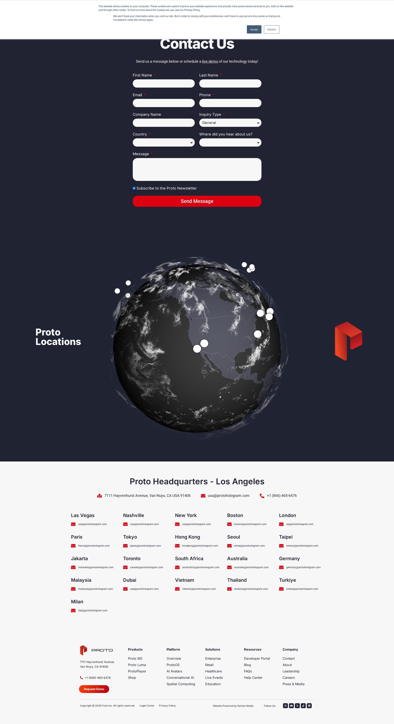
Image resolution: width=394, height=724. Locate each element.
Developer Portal (257, 658)
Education (213, 684)
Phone (205, 95)
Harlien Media (245, 705)
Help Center (253, 677)
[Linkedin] (309, 705)
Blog (247, 665)
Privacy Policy (167, 705)
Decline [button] (271, 29)
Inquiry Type (210, 114)
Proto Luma (137, 665)
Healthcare (213, 671)
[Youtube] (291, 705)
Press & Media (294, 684)
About (287, 665)
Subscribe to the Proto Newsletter (166, 188)
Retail (209, 665)
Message (141, 154)
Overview (174, 658)
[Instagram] (285, 705)
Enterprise (213, 658)
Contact (289, 658)
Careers (289, 677)
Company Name (147, 114)
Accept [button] (254, 29)
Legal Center (147, 705)
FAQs (248, 671)
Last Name (209, 75)
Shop (132, 677)
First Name (143, 75)
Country (140, 134)
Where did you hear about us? (225, 134)
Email (138, 95)
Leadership (291, 671)
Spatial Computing (181, 684)
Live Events (214, 677)
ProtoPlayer (137, 671)
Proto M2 (135, 658)
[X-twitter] (297, 705)
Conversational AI (180, 677)
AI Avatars (174, 671)
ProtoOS (173, 665)
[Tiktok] (303, 705)
